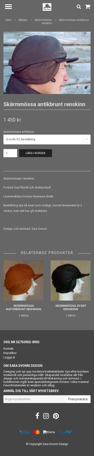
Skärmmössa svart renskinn (70, 307)
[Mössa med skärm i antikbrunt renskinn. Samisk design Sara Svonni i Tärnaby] (47, 63)
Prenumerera (78, 399)
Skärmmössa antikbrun (18, 131)
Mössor (24, 20)
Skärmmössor (45, 20)
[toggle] (10, 7)
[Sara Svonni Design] (47, 6)
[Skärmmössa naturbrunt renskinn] (23, 280)
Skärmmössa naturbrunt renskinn (23, 307)
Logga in (9, 357)
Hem (10, 20)
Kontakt (8, 348)
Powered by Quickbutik (47, 447)
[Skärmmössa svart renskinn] (70, 280)
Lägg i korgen (35, 153)
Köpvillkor (10, 353)
